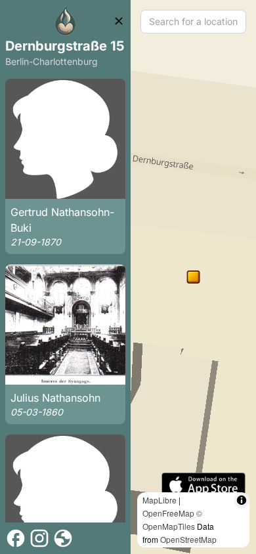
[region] (193, 277)
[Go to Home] (65, 21)
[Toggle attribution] (241, 500)
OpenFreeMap (168, 513)
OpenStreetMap (188, 539)
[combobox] (193, 22)
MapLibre (159, 499)
